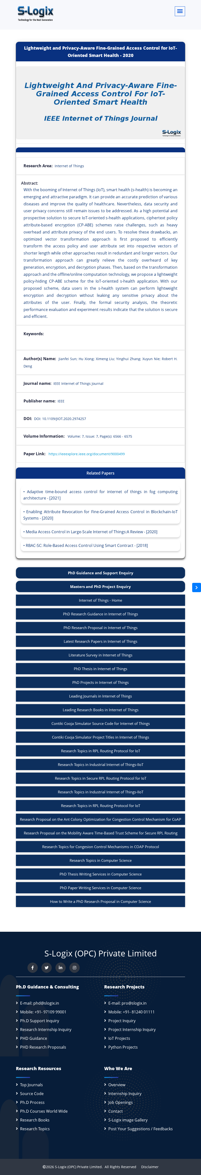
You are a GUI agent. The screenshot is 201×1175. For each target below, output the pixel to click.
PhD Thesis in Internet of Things (100, 668)
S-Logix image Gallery (128, 1120)
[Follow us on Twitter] (46, 968)
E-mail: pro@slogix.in (127, 1003)
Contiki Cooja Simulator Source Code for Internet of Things (100, 723)
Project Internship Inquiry (132, 1029)
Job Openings (120, 1102)
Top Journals (31, 1084)
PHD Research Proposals (43, 1047)
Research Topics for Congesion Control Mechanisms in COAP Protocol (100, 846)
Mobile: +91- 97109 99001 (43, 1012)
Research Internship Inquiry (45, 1029)
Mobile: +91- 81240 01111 (131, 1012)
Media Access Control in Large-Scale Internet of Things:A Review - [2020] (91, 531)
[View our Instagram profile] (74, 968)
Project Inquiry (122, 1020)
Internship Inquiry (124, 1093)
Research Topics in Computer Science (101, 860)
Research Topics (35, 1128)
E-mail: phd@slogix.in (39, 1003)
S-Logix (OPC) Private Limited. (79, 1166)
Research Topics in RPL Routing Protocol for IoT (100, 750)
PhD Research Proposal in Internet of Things (100, 627)
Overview (116, 1084)
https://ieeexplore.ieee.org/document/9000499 (87, 454)
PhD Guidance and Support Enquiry (100, 572)
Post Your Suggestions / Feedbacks (140, 1128)
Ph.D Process (32, 1102)
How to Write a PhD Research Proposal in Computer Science (100, 901)
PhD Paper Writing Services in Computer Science (100, 887)
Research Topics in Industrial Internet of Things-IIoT (100, 764)
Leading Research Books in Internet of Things (100, 709)
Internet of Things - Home (100, 600)
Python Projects (123, 1047)
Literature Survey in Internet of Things (100, 655)
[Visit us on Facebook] (32, 968)
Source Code (32, 1093)
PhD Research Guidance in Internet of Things (100, 613)
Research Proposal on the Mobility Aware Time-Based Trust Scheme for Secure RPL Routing (100, 833)
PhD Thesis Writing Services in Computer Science (101, 874)
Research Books (35, 1120)
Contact (115, 1111)
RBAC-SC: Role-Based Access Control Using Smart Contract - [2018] (87, 545)
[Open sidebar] (196, 587)
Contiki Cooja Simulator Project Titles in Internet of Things (100, 737)
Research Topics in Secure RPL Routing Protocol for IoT (100, 778)
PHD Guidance (33, 1038)
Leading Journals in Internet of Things (100, 696)
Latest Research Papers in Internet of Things (100, 641)
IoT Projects (119, 1038)
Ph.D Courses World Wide (44, 1111)
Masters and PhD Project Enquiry (100, 586)
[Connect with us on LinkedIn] (60, 968)
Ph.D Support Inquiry (39, 1020)
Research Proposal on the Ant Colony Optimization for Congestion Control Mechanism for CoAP (100, 819)
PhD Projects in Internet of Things (100, 682)
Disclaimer (148, 1166)
